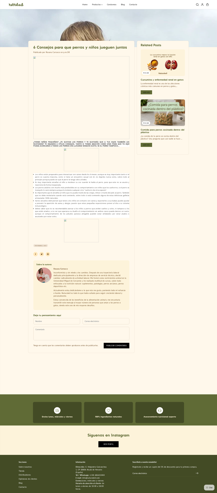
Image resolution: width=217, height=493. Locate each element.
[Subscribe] (197, 473)
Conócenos (111, 4)
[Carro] (207, 4)
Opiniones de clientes (28, 479)
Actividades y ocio (40, 245)
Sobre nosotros (25, 467)
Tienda (21, 471)
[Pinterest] (48, 254)
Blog (123, 4)
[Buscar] (197, 4)
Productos (96, 4)
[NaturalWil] (16, 4)
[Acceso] (202, 4)
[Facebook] (35, 254)
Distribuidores (25, 475)
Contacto (133, 4)
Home (85, 4)
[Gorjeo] (42, 254)
